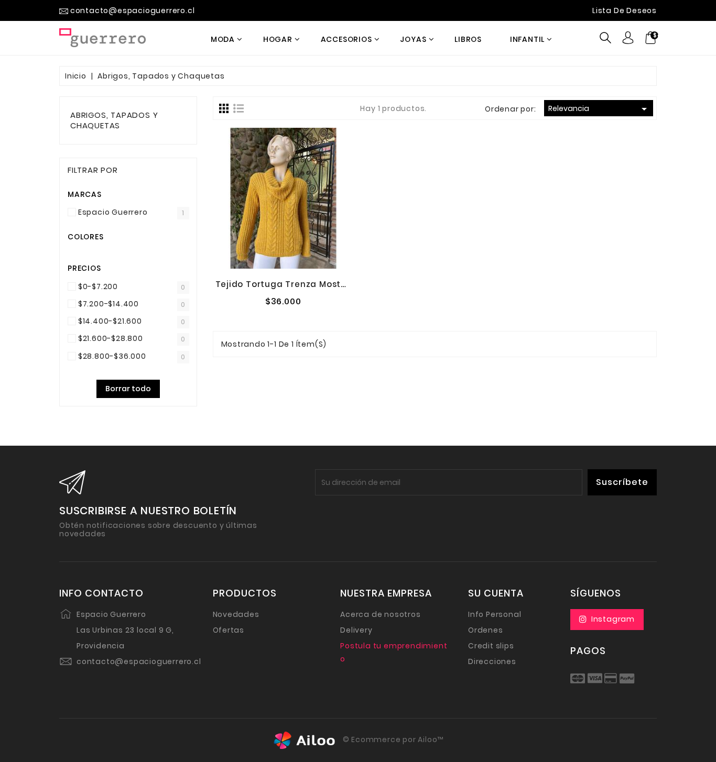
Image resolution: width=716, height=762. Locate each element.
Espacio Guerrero (113, 212)
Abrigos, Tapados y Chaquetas (114, 120)
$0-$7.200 (98, 286)
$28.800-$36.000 (112, 356)
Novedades (236, 614)
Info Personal (494, 614)
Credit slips (491, 645)
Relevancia (599, 109)
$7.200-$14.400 (108, 304)
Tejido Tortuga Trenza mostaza (286, 284)
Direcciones (492, 661)
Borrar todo (128, 388)
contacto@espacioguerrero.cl (139, 661)
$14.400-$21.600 (110, 321)
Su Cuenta (496, 593)
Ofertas (229, 630)
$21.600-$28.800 (110, 338)
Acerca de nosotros (380, 614)
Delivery (356, 630)
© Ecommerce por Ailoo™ (392, 739)
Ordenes (485, 630)
